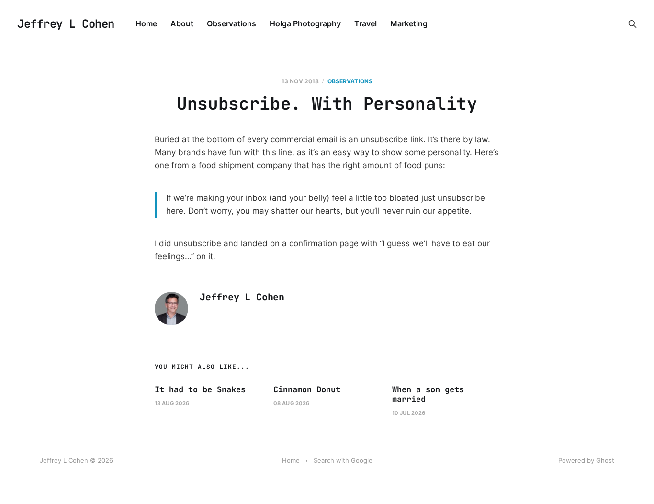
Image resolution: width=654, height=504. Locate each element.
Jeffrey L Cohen (65, 24)
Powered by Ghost (586, 460)
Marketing (409, 23)
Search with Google (343, 460)
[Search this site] (632, 24)
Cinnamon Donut (306, 389)
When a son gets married (428, 394)
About (181, 23)
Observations (231, 23)
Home (146, 23)
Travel (365, 23)
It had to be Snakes (200, 389)
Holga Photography (305, 23)
